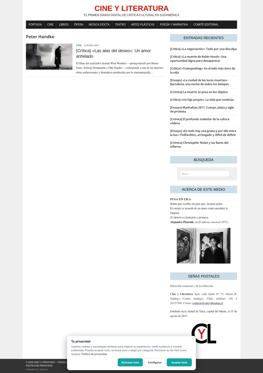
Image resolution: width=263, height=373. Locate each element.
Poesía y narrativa (174, 24)
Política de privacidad (39, 365)
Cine (50, 24)
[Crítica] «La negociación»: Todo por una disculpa (203, 49)
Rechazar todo (130, 362)
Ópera (78, 24)
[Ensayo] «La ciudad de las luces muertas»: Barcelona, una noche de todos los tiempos (199, 82)
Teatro (120, 24)
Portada (35, 24)
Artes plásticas (142, 24)
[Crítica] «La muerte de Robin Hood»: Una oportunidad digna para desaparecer (198, 58)
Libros (64, 24)
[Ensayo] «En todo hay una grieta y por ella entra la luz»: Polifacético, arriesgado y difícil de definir (203, 133)
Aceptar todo (179, 362)
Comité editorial (205, 24)
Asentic (44, 370)
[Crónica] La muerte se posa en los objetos (199, 92)
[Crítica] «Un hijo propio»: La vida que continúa (202, 100)
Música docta (99, 24)
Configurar (155, 362)
